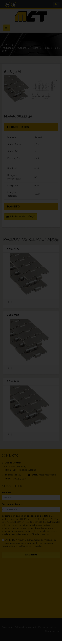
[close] (53, 298)
